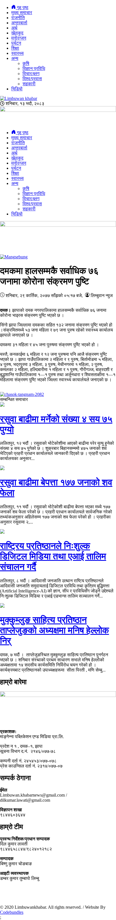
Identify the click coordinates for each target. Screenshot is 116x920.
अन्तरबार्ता (19, 22)
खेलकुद (17, 32)
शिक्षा (15, 48)
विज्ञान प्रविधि (34, 68)
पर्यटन (16, 43)
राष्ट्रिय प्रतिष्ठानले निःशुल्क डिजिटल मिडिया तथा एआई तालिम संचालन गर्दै (53, 556)
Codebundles (11, 912)
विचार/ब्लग (31, 73)
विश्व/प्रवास (32, 78)
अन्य (14, 58)
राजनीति (18, 17)
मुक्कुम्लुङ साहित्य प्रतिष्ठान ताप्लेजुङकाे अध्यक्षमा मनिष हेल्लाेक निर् (54, 630)
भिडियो (17, 88)
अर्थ (14, 27)
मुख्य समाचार (21, 12)
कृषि (26, 63)
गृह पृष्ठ (22, 7)
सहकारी (29, 83)
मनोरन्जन (18, 38)
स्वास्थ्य (17, 53)
